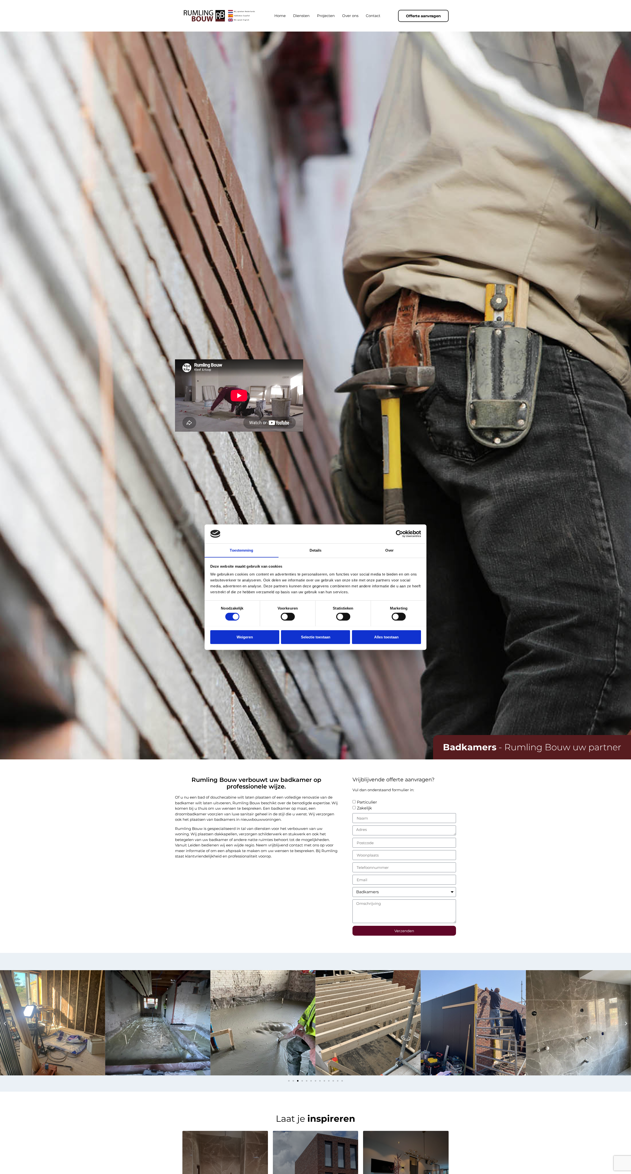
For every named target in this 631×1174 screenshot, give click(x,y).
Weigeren (245, 637)
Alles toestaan (386, 637)
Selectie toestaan (315, 637)
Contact (373, 15)
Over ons (350, 15)
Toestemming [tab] (241, 550)
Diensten (301, 15)
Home (280, 15)
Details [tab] (316, 550)
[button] (4, 1023)
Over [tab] (389, 550)
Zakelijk (364, 808)
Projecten (326, 15)
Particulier (367, 802)
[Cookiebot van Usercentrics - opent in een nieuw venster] (399, 534)
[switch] (288, 616)
